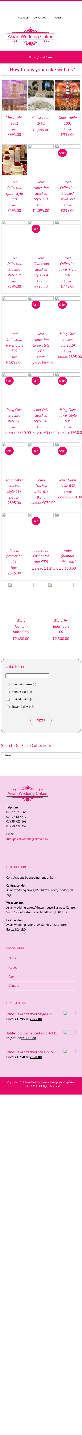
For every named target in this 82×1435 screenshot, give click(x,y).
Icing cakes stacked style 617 (14, 486)
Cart (11, 976)
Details (14, 100)
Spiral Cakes (22, 692)
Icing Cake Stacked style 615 (14, 415)
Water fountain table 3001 (68, 556)
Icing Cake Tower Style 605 (68, 415)
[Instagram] (41, 846)
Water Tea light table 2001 (61, 626)
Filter (41, 720)
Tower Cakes (23, 707)
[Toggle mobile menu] (73, 37)
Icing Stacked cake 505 (41, 486)
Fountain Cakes (24, 684)
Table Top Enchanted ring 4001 (41, 556)
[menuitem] (23, 17)
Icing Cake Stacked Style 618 (41, 415)
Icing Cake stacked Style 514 (67, 339)
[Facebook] (35, 846)
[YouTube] (46, 846)
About (13, 967)
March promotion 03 (14, 556)
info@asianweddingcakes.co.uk (27, 839)
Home (13, 958)
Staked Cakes (22, 699)
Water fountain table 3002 (21, 626)
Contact (14, 986)
